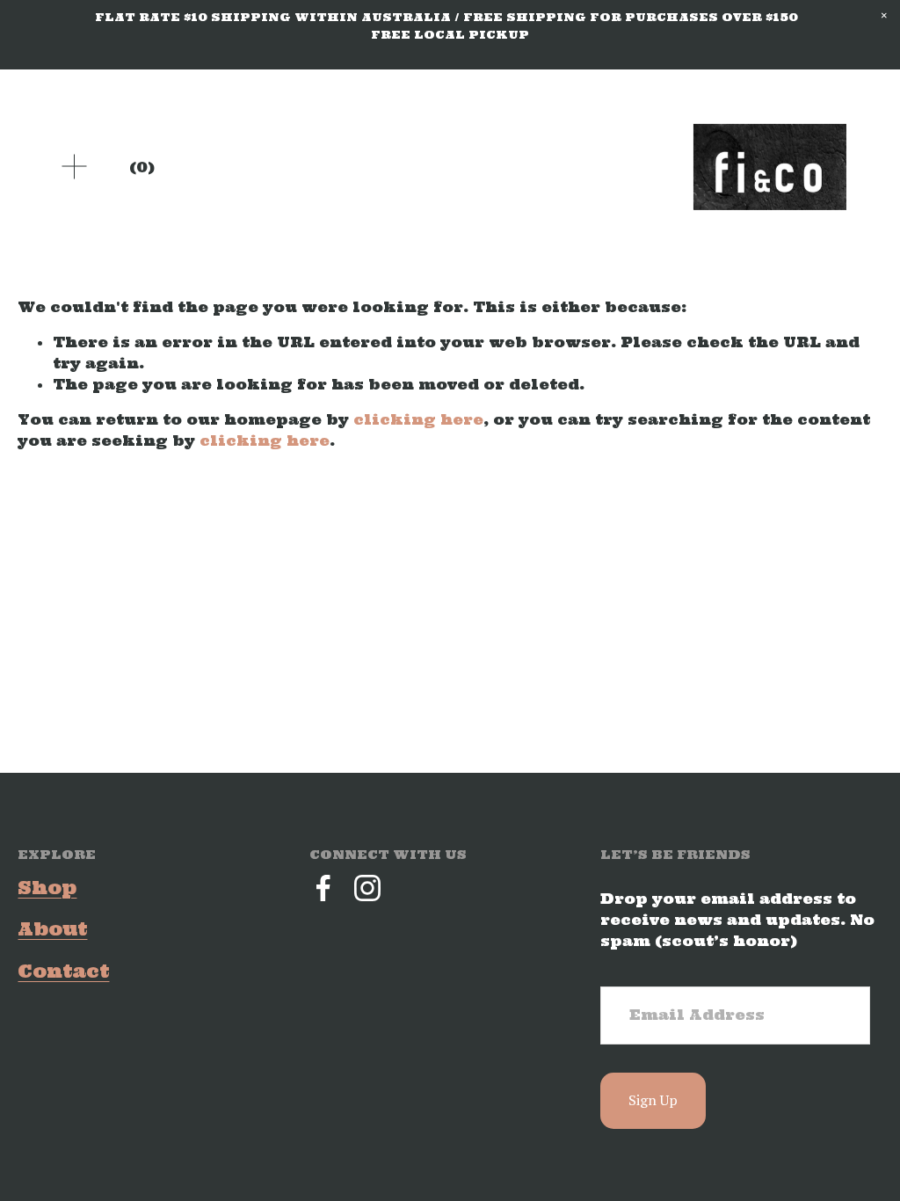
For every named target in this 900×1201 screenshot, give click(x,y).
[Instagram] (367, 888)
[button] (884, 16)
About (52, 929)
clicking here (418, 419)
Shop (47, 887)
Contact (63, 971)
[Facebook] (323, 888)
